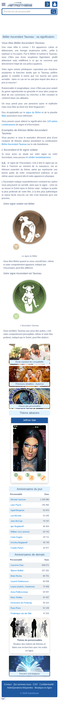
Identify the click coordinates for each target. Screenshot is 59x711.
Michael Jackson (18, 499)
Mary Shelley (16, 597)
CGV (35, 684)
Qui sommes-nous (22, 684)
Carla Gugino (16, 537)
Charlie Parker (17, 548)
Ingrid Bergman (17, 510)
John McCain (17, 521)
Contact (8, 684)
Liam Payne (16, 505)
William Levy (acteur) (20, 531)
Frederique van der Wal (21, 613)
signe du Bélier (33, 112)
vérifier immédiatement (39, 157)
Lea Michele (16, 515)
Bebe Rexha (16, 576)
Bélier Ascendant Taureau (14, 144)
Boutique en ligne (43, 688)
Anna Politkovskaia (19, 592)
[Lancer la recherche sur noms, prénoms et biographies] (53, 11)
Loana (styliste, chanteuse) (23, 586)
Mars (4, 116)
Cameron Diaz (17, 565)
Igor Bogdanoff (17, 526)
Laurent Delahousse (20, 581)
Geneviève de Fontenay (21, 603)
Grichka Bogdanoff (19, 542)
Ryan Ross (16, 608)
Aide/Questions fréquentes (20, 688)
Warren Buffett (17, 570)
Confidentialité (47, 684)
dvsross (24, 461)
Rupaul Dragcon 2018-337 (31, 464)
